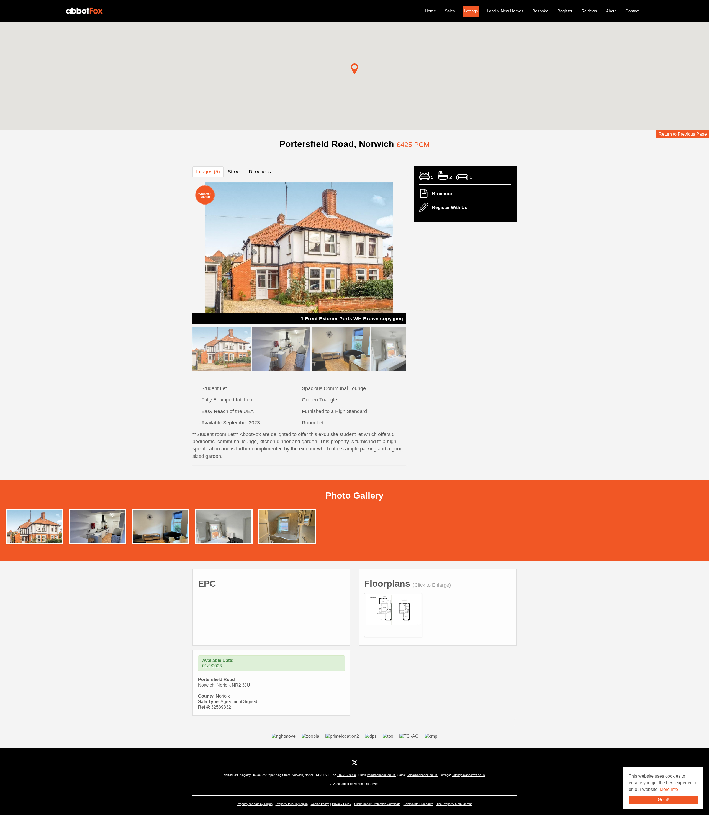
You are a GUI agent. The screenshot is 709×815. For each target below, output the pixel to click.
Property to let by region (292, 804)
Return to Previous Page (683, 134)
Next (415, 252)
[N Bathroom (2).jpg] (287, 530)
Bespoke (540, 11)
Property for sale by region (255, 804)
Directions (260, 171)
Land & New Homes (505, 11)
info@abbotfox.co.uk (381, 775)
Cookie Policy (320, 804)
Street (234, 171)
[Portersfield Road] (393, 609)
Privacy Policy (341, 804)
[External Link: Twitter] (354, 763)
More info (669, 789)
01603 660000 (346, 775)
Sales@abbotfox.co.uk (422, 775)
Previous (183, 252)
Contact (632, 11)
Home (430, 11)
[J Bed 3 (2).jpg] (223, 530)
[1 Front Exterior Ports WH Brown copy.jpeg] (34, 530)
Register (564, 11)
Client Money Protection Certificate (377, 804)
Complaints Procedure (418, 804)
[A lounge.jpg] (160, 530)
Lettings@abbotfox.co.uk (468, 775)
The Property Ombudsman (454, 804)
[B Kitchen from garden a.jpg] (97, 530)
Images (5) (208, 171)
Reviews (589, 11)
